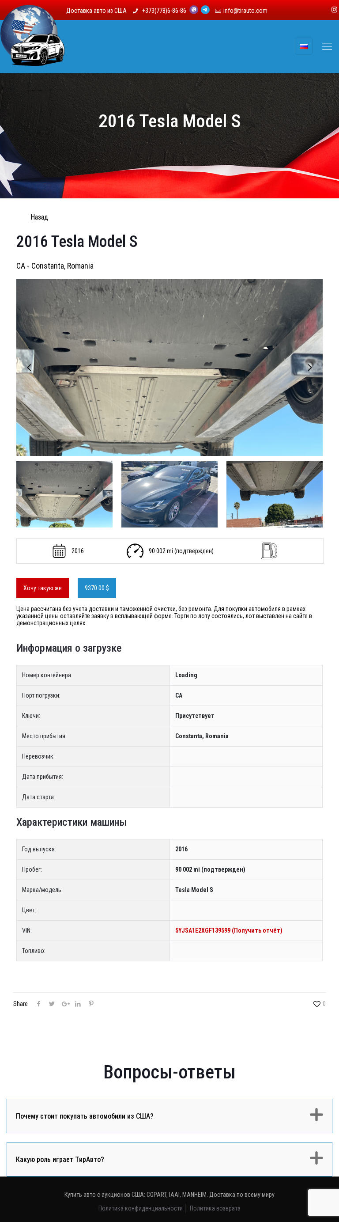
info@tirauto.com (245, 10)
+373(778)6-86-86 (165, 10)
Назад (39, 217)
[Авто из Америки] (32, 46)
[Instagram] (334, 10)
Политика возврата (215, 1208)
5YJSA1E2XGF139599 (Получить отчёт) (228, 930)
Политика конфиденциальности (140, 1208)
